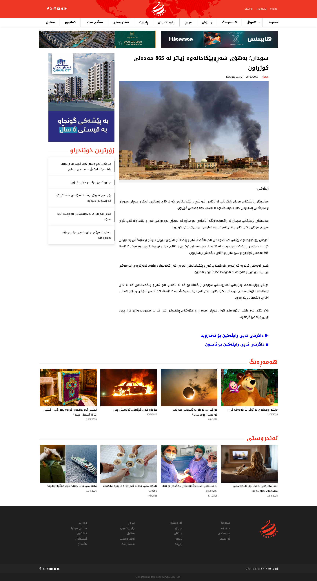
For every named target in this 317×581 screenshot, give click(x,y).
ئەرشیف (248, 8)
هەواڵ (251, 22)
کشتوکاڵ (81, 538)
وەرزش (207, 22)
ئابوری (178, 538)
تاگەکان (82, 544)
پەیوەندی (261, 8)
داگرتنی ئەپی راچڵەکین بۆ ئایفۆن (235, 344)
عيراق (178, 528)
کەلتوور (70, 22)
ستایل (50, 22)
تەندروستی (121, 22)
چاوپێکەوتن (166, 22)
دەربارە (273, 8)
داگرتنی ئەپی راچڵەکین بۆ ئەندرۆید (233, 335)
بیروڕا (188, 22)
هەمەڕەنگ (229, 22)
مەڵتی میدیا (94, 22)
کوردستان (176, 522)
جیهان (178, 533)
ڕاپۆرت (143, 22)
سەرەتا (272, 22)
